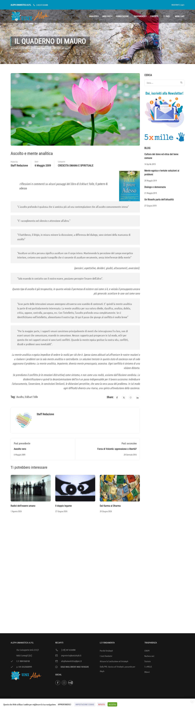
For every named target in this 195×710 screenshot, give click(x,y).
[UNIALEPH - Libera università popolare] (30, 16)
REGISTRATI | (176, 4)
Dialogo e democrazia (155, 187)
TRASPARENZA (139, 16)
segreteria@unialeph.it (71, 655)
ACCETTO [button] (112, 704)
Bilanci (147, 671)
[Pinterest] (130, 397)
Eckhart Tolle (31, 396)
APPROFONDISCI (64, 704)
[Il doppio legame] (75, 488)
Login (182, 4)
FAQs (168, 16)
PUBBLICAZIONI (122, 16)
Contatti (154, 16)
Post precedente (22, 443)
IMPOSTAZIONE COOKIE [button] (84, 704)
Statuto (147, 661)
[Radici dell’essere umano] (31, 488)
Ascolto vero (20, 448)
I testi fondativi (106, 656)
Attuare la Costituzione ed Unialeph (114, 661)
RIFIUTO (101, 704)
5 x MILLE (148, 666)
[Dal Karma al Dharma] (120, 488)
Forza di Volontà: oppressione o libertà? (117, 448)
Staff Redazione (19, 165)
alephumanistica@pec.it (71, 661)
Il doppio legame (63, 505)
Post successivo (129, 443)
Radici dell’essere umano (23, 505)
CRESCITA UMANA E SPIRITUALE (75, 165)
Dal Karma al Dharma (110, 505)
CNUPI (147, 650)
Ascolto (20, 396)
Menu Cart (179, 16)
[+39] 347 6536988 (42, 5)
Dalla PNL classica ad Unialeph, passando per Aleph (117, 668)
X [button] (192, 701)
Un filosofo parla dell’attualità (159, 199)
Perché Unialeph (106, 650)
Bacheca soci (149, 656)
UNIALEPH (93, 16)
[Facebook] (117, 397)
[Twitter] (124, 397)
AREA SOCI (106, 16)
